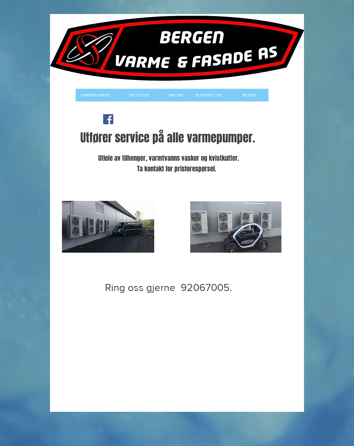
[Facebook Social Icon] (108, 119)
